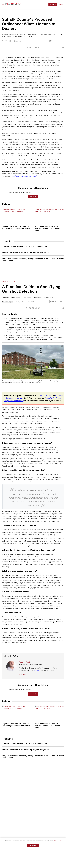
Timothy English (7, 302)
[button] (3, 4)
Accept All (33, 845)
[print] (63, 47)
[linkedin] (30, 47)
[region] (33, 843)
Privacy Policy (57, 840)
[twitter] (33, 47)
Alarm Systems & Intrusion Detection (14, 14)
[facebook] (27, 47)
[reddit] (36, 47)
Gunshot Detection (8, 281)
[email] (39, 47)
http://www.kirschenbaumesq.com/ (24, 176)
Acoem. (37, 670)
